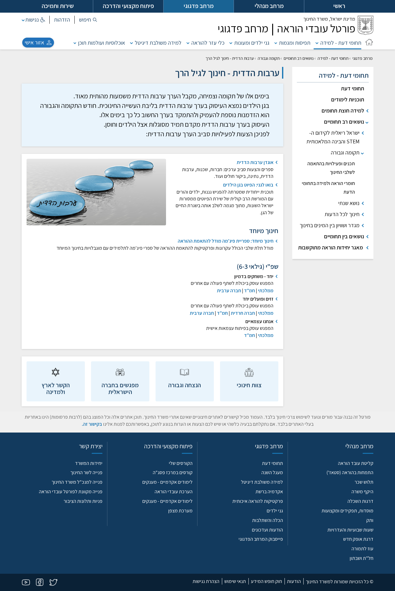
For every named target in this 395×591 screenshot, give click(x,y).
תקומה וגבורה (269, 58)
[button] (88, 20)
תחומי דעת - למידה (340, 42)
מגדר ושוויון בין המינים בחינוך (330, 225)
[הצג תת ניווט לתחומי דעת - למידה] (317, 43)
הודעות (294, 581)
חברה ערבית (229, 290)
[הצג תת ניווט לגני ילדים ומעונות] (230, 43)
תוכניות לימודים (347, 99)
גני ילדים (275, 510)
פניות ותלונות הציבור (83, 501)
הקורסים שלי (181, 463)
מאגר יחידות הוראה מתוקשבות (331, 247)
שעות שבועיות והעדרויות (350, 530)
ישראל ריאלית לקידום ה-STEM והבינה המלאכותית (333, 137)
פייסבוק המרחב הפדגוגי (261, 539)
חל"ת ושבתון (361, 558)
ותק (369, 520)
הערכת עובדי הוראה (174, 491)
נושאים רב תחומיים (299, 58)
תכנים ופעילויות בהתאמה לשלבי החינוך (331, 167)
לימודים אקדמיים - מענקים (167, 482)
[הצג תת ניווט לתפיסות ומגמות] (275, 43)
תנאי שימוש (235, 581)
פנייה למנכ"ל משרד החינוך (77, 482)
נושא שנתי (349, 203)
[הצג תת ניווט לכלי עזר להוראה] (188, 43)
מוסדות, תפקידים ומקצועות (347, 510)
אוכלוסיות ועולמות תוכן (101, 42)
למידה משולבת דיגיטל (158, 42)
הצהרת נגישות (206, 581)
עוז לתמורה (362, 548)
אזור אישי (34, 42)
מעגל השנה (272, 472)
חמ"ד (249, 290)
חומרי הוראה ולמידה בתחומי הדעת (328, 187)
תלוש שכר (364, 482)
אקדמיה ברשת (269, 491)
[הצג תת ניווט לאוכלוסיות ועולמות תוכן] (75, 43)
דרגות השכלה (360, 501)
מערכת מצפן (180, 510)
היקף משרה (362, 491)
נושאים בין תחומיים (344, 236)
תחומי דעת (352, 88)
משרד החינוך (329, 19)
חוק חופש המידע (266, 581)
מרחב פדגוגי (362, 58)
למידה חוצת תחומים (343, 110)
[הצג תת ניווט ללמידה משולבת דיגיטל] (131, 43)
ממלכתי (265, 290)
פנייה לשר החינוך (86, 472)
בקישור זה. (92, 424)
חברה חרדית (243, 313)
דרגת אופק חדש (358, 539)
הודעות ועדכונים (267, 530)
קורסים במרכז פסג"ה (173, 472)
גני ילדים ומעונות (251, 42)
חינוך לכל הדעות (342, 214)
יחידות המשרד (88, 463)
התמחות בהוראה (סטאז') (349, 472)
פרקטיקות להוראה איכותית (257, 501)
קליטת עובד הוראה (355, 463)
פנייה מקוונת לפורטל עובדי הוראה (70, 491)
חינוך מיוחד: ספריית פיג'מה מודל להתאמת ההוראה (225, 241)
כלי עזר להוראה (207, 42)
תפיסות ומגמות (294, 42)
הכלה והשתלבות (267, 520)
